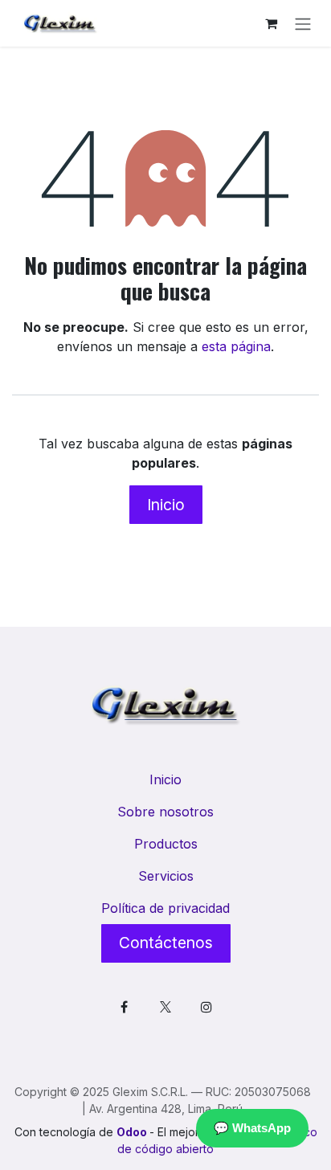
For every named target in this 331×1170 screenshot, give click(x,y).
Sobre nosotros (165, 812)
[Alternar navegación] (303, 23)
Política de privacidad (165, 908)
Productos (166, 844)
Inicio (166, 504)
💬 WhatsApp (252, 1128)
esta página (236, 346)
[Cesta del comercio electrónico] (271, 23)
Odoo (132, 1132)
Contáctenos (166, 942)
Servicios (166, 876)
